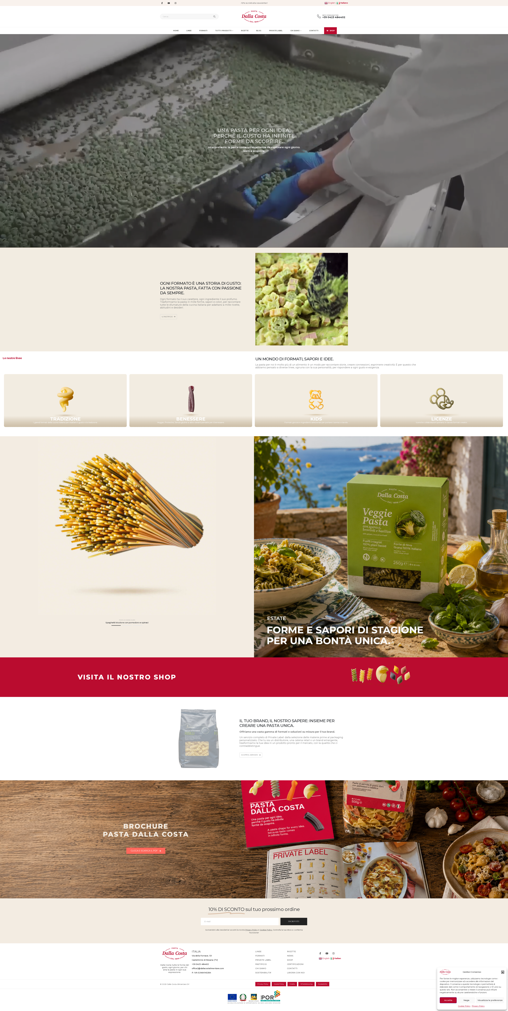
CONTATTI (292, 968)
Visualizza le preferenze (490, 1000)
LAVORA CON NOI (296, 972)
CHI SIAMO (260, 968)
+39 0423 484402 (200, 964)
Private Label (276, 31)
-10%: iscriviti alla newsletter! (254, 3)
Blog (258, 31)
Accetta (448, 1000)
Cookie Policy (464, 1006)
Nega (466, 1000)
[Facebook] (162, 3)
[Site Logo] (254, 16)
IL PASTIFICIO (167, 317)
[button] (502, 972)
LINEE (258, 951)
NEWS (290, 956)
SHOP (332, 31)
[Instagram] (175, 3)
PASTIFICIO (261, 964)
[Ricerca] (214, 16)
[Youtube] (169, 3)
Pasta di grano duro (127, 620)
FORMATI (260, 956)
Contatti (313, 31)
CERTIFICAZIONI (295, 964)
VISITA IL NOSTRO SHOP (127, 677)
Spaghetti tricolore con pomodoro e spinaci (127, 622)
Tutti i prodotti (223, 31)
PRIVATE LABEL (263, 960)
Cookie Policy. (266, 930)
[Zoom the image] (381, 662)
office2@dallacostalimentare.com (208, 968)
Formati (203, 31)
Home (176, 31)
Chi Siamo (295, 31)
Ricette (244, 31)
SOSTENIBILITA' (263, 972)
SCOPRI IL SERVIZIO (249, 755)
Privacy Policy (478, 1006)
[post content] (127, 526)
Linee (188, 31)
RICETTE (291, 951)
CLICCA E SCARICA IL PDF (144, 850)
